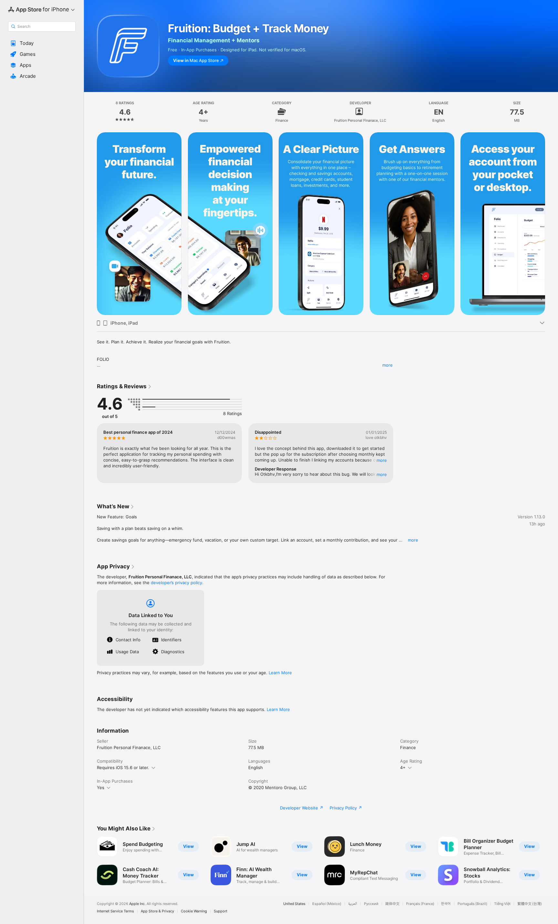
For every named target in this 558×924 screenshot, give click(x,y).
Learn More (280, 672)
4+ (403, 767)
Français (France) (420, 904)
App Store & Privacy (157, 911)
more (387, 365)
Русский (371, 904)
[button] (41, 43)
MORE (382, 460)
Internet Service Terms (115, 911)
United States (294, 904)
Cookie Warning (194, 911)
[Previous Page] (90, 860)
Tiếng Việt (502, 904)
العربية (352, 904)
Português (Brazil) (472, 904)
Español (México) (326, 904)
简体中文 (392, 904)
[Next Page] (551, 860)
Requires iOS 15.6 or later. (123, 767)
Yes (100, 787)
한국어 (446, 904)
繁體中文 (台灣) (529, 904)
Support (220, 911)
